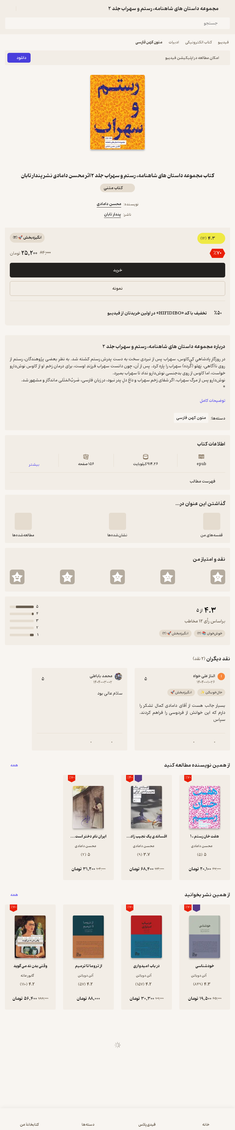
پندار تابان (112, 214)
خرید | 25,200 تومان (117, 1122)
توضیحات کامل (212, 401)
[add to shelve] (211, 521)
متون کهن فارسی (149, 42)
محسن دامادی (109, 204)
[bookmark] (132, 160)
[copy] (15, 313)
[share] (103, 160)
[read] (23, 521)
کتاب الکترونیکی (198, 42)
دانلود (21, 58)
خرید (117, 270)
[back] (226, 8)
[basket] (23, 8)
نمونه (117, 288)
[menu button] (8, 8)
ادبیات (174, 42)
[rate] (218, 577)
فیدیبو (223, 42)
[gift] (117, 160)
